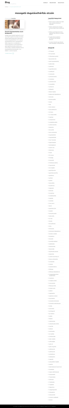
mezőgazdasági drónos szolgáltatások (53, 275)
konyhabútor (51, 236)
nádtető (50, 290)
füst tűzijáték (52, 167)
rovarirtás (51, 326)
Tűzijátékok (51, 384)
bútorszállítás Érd (53, 109)
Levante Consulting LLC (54, 256)
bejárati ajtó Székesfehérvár (55, 94)
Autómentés (51, 74)
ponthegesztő (52, 311)
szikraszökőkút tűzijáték (54, 361)
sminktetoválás (52, 336)
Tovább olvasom (8, 53)
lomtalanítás (51, 261)
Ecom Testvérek (52, 140)
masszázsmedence (53, 266)
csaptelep (51, 117)
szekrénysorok (52, 351)
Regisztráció (61, 2)
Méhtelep (51, 269)
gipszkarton (51, 175)
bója (50, 104)
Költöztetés (51, 228)
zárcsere (50, 399)
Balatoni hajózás (52, 91)
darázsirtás (51, 127)
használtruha (51, 185)
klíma (50, 226)
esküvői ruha (51, 147)
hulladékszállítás (52, 195)
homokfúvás (51, 193)
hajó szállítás (51, 183)
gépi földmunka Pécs (53, 173)
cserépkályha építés (53, 122)
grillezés (51, 178)
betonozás (51, 97)
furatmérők (51, 160)
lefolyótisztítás (52, 246)
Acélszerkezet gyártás (53, 56)
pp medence (51, 313)
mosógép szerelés (53, 280)
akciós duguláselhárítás (54, 61)
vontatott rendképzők (53, 397)
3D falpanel (51, 51)
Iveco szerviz (51, 203)
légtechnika (51, 254)
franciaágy (51, 157)
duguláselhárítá (8, 30)
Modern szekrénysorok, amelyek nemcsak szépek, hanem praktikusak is (56, 28)
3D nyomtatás (52, 53)
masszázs (51, 264)
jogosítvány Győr (52, 208)
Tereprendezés (52, 377)
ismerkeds (51, 200)
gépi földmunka (52, 170)
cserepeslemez (52, 119)
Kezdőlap (45, 2)
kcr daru (50, 218)
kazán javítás (51, 216)
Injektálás (51, 198)
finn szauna (51, 155)
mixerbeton (51, 278)
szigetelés (51, 359)
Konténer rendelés (53, 233)
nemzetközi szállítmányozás (55, 303)
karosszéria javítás (52, 213)
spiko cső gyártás (52, 346)
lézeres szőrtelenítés (53, 259)
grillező (50, 180)
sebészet (51, 328)
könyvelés (51, 238)
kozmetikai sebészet (53, 241)
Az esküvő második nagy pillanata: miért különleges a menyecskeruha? (56, 43)
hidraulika (51, 190)
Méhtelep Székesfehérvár (54, 271)
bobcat (50, 102)
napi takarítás (52, 298)
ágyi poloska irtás (52, 58)
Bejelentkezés (53, 2)
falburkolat (51, 150)
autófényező (51, 71)
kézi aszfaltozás (52, 223)
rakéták (50, 316)
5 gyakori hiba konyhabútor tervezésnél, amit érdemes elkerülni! (54, 38)
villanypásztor (52, 392)
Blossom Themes (44, 406)
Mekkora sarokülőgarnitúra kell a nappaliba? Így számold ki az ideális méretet (56, 33)
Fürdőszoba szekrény (53, 162)
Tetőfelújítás (51, 382)
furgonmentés (52, 165)
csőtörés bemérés (52, 124)
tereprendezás (52, 374)
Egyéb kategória (52, 142)
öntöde (50, 306)
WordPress (54, 406)
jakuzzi (50, 205)
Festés (50, 152)
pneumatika (51, 308)
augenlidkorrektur (53, 69)
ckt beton (51, 112)
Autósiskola (51, 79)
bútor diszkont (52, 107)
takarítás (51, 364)
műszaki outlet (52, 288)
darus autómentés (53, 132)
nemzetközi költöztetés (54, 301)
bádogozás (51, 89)
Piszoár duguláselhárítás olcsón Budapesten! (14, 32)
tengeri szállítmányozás (54, 372)
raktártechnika (52, 321)
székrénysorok (52, 349)
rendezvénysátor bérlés (54, 323)
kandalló (51, 211)
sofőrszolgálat (52, 341)
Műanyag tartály (52, 285)
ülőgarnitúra (51, 387)
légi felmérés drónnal (53, 251)
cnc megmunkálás (52, 114)
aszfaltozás (51, 66)
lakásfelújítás (52, 244)
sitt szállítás (51, 334)
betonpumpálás (52, 99)
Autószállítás (52, 84)
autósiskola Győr (52, 81)
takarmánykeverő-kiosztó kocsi (55, 366)
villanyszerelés (52, 394)
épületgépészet (52, 145)
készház (50, 221)
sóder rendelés (52, 339)
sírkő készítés (52, 331)
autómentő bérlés (53, 76)
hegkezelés (51, 188)
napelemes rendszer (53, 296)
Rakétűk (50, 318)
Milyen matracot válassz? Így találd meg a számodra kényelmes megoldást (56, 23)
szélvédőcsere (52, 354)
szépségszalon (52, 356)
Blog (7, 2)
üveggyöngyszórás (53, 389)
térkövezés (51, 379)
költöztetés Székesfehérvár (54, 231)
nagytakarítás (52, 293)
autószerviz (51, 86)
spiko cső (51, 344)
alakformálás (51, 64)
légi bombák (51, 249)
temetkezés (51, 369)
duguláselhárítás (52, 137)
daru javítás (51, 129)
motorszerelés (52, 283)
